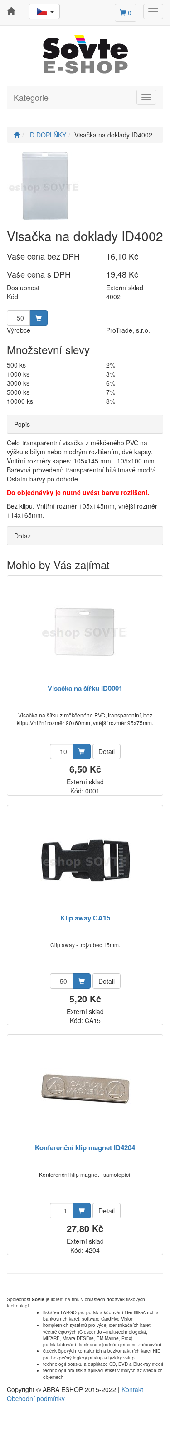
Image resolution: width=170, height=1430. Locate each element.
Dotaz (22, 535)
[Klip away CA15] (85, 860)
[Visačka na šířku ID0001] (85, 630)
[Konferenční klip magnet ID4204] (85, 1089)
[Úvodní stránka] (17, 134)
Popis (22, 424)
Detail (106, 751)
